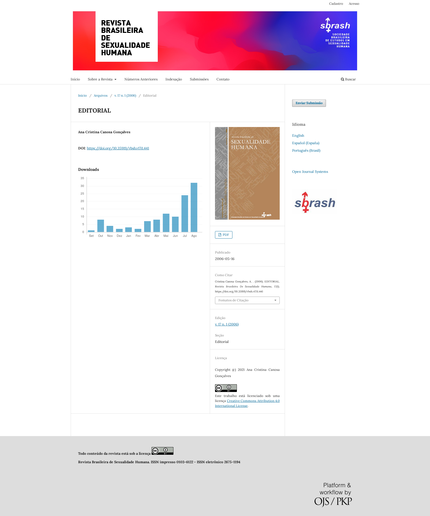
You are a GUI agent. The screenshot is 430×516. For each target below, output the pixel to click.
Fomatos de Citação (233, 300)
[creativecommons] (162, 453)
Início (75, 79)
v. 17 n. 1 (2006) (125, 95)
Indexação (173, 79)
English (298, 135)
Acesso (354, 3)
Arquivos (101, 95)
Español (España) (305, 143)
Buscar (350, 79)
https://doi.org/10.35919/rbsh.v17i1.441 (118, 148)
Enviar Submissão (309, 103)
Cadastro (336, 3)
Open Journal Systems (310, 171)
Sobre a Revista (100, 79)
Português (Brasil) (306, 150)
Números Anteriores (141, 79)
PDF (225, 235)
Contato (222, 79)
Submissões (199, 79)
